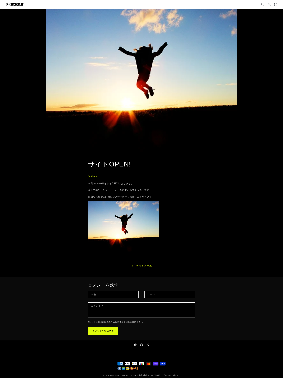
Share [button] (94, 176)
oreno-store (114, 375)
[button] (262, 4)
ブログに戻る (143, 266)
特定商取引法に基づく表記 (149, 375)
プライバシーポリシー (171, 375)
